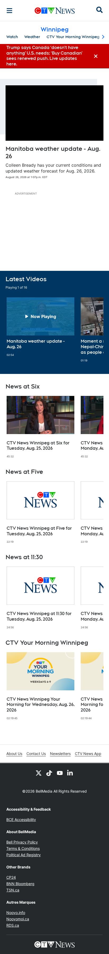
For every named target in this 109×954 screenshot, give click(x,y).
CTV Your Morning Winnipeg (73, 37)
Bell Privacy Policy (22, 842)
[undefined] (40, 327)
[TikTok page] (49, 773)
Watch (12, 37)
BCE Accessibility (21, 819)
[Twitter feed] (38, 773)
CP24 (11, 877)
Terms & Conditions (23, 848)
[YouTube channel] (60, 773)
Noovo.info (15, 912)
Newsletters (60, 753)
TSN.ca (12, 890)
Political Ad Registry (23, 855)
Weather (32, 37)
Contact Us (36, 753)
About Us (14, 753)
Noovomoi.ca (17, 919)
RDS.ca (12, 925)
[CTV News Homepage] (55, 10)
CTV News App (88, 753)
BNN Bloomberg (20, 883)
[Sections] (9, 10)
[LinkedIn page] (70, 773)
